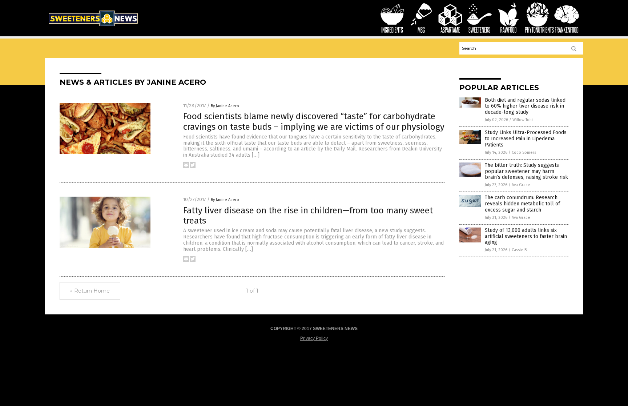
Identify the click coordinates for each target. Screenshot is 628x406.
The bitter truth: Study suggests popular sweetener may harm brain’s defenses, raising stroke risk (526, 171)
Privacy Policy (314, 338)
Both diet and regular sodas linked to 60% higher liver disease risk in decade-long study (525, 106)
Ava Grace (521, 184)
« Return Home (90, 291)
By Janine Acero (225, 106)
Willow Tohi (522, 119)
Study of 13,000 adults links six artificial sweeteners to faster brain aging (526, 236)
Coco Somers (524, 152)
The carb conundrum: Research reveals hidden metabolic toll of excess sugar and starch (522, 203)
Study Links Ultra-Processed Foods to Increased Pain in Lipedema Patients (526, 138)
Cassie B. (520, 250)
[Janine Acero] (93, 27)
